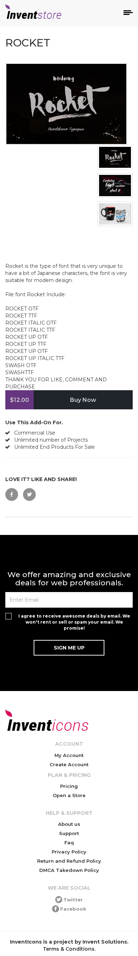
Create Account (69, 764)
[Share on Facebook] (11, 494)
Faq (69, 842)
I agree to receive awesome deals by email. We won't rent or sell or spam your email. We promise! (74, 622)
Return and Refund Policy (69, 861)
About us (69, 824)
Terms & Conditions (68, 949)
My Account (69, 755)
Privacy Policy (69, 852)
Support (69, 833)
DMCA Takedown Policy (69, 870)
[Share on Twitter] (29, 494)
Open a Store (69, 795)
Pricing (69, 786)
